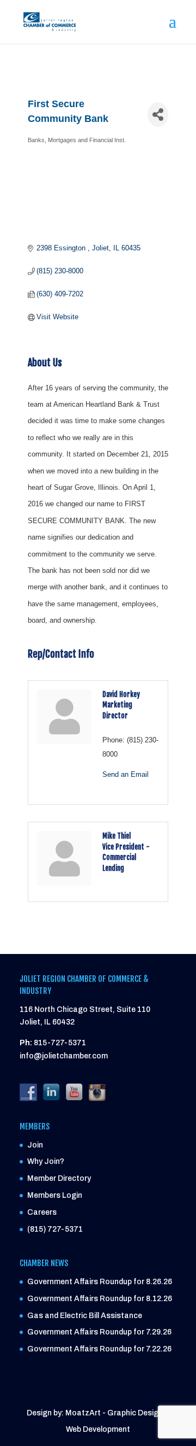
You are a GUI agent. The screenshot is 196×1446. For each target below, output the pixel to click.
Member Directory (59, 1178)
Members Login (54, 1195)
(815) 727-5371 (55, 1229)
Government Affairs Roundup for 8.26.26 (99, 1282)
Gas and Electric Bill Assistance (84, 1316)
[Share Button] (158, 114)
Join (35, 1145)
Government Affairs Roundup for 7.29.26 (99, 1332)
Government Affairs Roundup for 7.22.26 (99, 1349)
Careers (42, 1212)
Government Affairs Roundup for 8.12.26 (99, 1299)
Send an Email (125, 774)
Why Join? (45, 1161)
